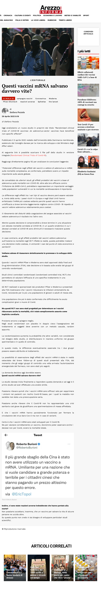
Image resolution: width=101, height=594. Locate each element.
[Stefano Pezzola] (6, 111)
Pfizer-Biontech (10, 102)
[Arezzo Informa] (51, 9)
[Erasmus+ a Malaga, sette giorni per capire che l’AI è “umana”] (62, 568)
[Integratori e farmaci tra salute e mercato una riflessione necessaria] (86, 568)
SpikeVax (42, 102)
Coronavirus (40, 99)
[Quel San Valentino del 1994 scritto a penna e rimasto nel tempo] (39, 568)
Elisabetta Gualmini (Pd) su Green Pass (86, 172)
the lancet (53, 102)
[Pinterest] (94, 39)
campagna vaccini (24, 99)
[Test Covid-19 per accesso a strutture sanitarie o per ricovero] (88, 115)
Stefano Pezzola (17, 112)
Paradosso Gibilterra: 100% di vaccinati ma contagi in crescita (87, 102)
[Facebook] (82, 39)
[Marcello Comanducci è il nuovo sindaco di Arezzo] (15, 568)
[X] (88, 39)
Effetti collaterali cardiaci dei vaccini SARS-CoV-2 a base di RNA (87, 76)
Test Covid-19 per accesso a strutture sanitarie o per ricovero (88, 127)
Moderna (53, 99)
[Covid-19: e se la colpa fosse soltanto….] (88, 139)
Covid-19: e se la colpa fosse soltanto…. (88, 150)
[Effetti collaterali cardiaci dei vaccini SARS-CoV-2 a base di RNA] (88, 62)
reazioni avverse (27, 102)
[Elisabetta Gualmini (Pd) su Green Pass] (88, 162)
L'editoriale (37, 80)
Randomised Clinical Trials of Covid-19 (28, 155)
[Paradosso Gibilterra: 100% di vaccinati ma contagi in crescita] (88, 90)
